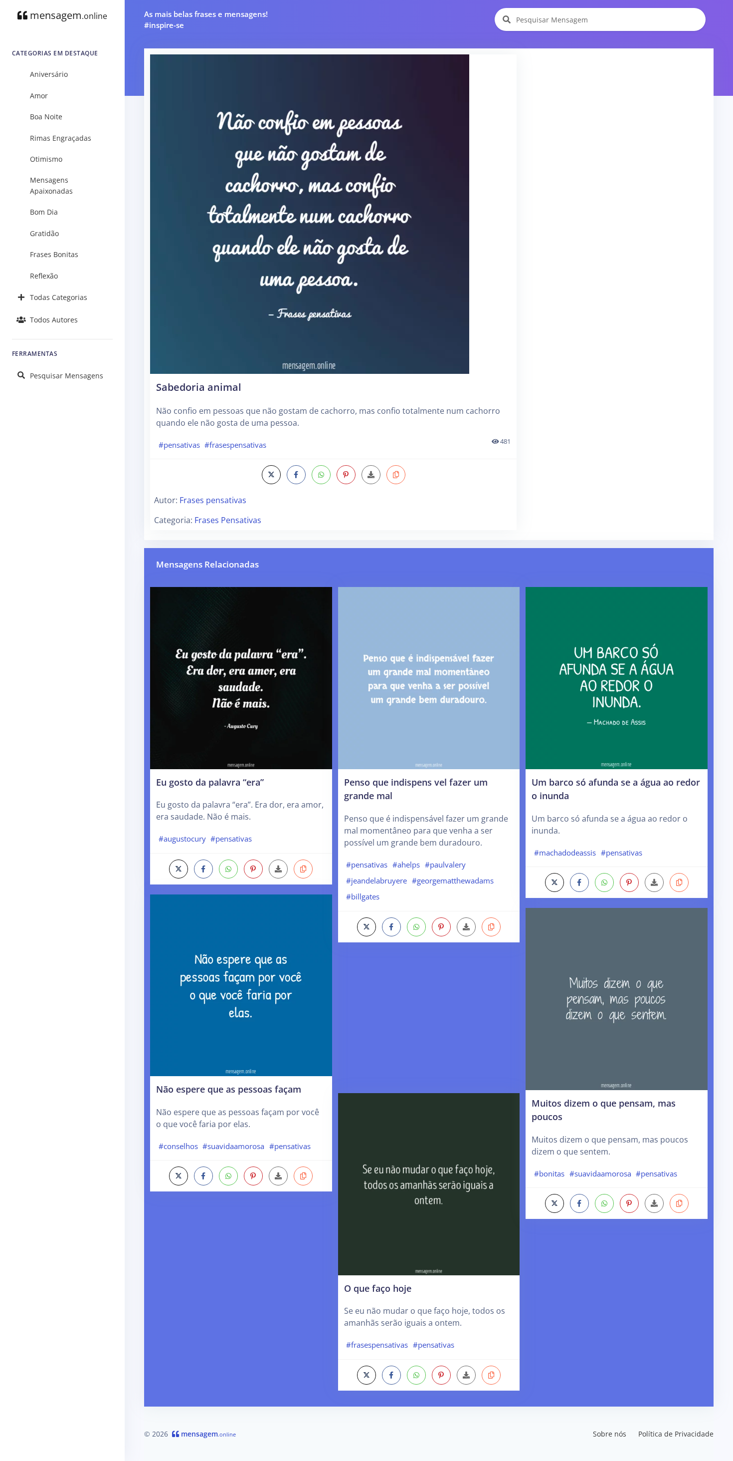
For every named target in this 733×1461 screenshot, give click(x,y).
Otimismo (46, 159)
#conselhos (178, 1146)
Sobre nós (609, 1434)
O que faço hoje (377, 1288)
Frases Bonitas (54, 254)
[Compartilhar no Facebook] (296, 474)
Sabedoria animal (198, 387)
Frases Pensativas (227, 520)
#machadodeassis (565, 853)
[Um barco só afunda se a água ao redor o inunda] (617, 677)
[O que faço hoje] (429, 1183)
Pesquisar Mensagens (66, 375)
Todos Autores (54, 319)
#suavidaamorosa (233, 1146)
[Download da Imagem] (371, 474)
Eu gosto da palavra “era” (210, 782)
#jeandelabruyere (376, 880)
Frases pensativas (213, 500)
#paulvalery (445, 865)
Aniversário (49, 74)
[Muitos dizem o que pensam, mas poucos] (617, 998)
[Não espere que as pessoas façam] (241, 984)
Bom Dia (44, 212)
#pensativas (179, 445)
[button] (395, 474)
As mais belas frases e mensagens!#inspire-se (206, 19)
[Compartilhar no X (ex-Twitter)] (271, 474)
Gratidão (44, 233)
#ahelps (406, 865)
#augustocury (182, 839)
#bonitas (549, 1173)
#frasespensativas (235, 445)
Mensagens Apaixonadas (51, 185)
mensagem (67, 15)
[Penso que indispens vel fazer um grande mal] (429, 677)
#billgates (362, 896)
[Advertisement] (616, 124)
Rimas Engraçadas (60, 138)
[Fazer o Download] (333, 214)
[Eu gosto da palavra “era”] (241, 677)
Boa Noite (46, 116)
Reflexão (44, 276)
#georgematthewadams (453, 880)
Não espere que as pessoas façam (228, 1089)
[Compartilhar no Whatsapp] (321, 474)
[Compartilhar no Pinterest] (346, 474)
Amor (39, 95)
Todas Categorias (58, 297)
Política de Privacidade (676, 1434)
